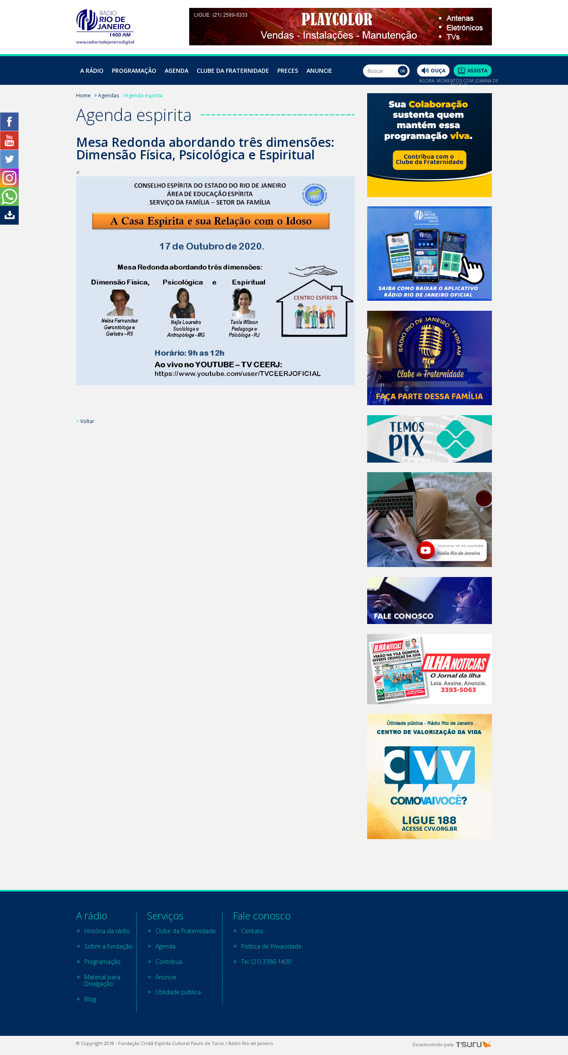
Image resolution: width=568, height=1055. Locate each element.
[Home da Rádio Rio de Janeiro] (105, 42)
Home (83, 95)
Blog (90, 999)
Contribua (169, 962)
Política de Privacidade (271, 946)
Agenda (176, 70)
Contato (252, 931)
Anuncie (319, 70)
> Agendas (106, 95)
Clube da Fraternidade (233, 70)
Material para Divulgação (102, 980)
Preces (287, 70)
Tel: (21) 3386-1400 (266, 962)
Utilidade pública (178, 992)
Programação (134, 70)
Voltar (87, 421)
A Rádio (92, 70)
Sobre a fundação (108, 946)
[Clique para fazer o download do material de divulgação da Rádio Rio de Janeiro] (9, 222)
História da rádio (107, 931)
